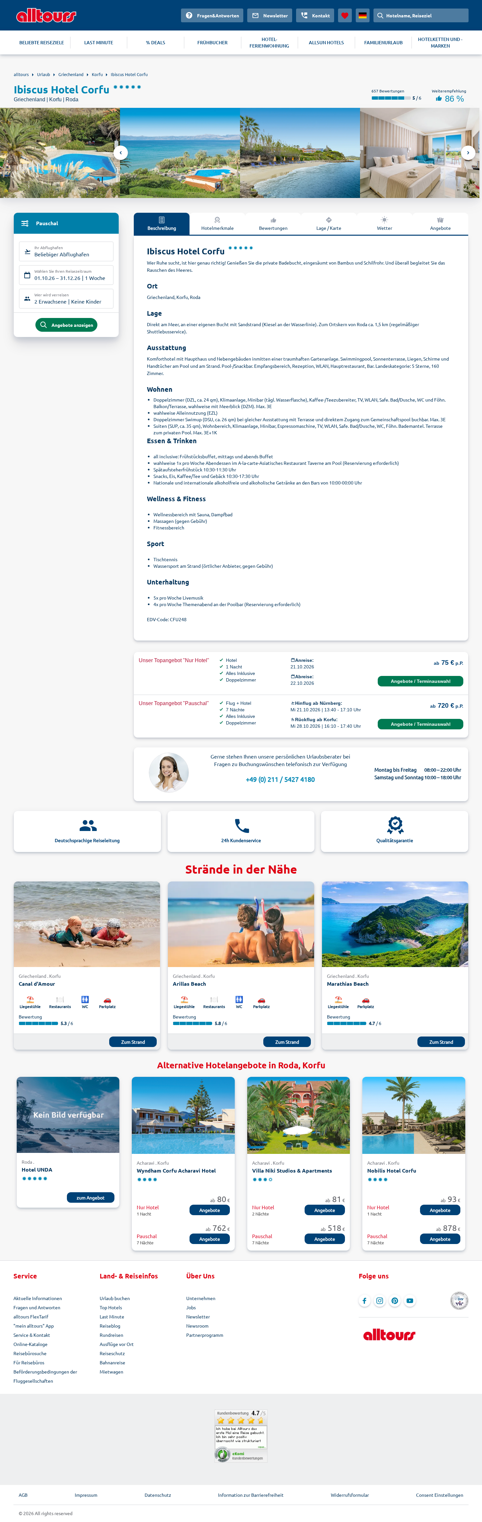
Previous (120, 153)
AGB (23, 1495)
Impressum (86, 1495)
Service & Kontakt (31, 1335)
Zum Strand (133, 1042)
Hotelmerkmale (217, 228)
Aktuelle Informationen (37, 1298)
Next (468, 153)
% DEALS (155, 42)
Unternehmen (200, 1298)
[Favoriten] (345, 15)
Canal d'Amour (37, 983)
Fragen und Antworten (36, 1307)
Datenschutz (158, 1495)
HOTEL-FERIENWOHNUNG (269, 42)
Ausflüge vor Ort (117, 1344)
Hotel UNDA (37, 1169)
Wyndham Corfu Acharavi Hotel (176, 1170)
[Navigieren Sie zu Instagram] (380, 1301)
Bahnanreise (112, 1362)
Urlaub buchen (115, 1298)
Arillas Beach (189, 983)
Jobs (191, 1307)
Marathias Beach (348, 983)
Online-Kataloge (30, 1344)
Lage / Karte (328, 228)
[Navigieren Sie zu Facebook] (365, 1301)
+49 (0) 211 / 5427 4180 (280, 779)
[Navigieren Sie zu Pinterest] (395, 1301)
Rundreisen (111, 1335)
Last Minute (112, 1316)
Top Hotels (111, 1307)
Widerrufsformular (350, 1495)
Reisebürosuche (30, 1353)
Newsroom (197, 1326)
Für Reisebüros (28, 1362)
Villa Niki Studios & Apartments (292, 1170)
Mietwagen (111, 1371)
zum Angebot (91, 1197)
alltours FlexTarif (30, 1316)
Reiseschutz (112, 1353)
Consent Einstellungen (439, 1495)
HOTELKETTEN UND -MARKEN (440, 42)
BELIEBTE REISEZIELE (41, 42)
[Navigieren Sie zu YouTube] (410, 1301)
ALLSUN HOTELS (326, 42)
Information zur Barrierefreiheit (251, 1495)
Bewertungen (273, 228)
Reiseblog (110, 1326)
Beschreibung (162, 228)
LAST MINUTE (98, 42)
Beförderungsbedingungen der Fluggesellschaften (45, 1376)
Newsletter (198, 1316)
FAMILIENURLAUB (383, 42)
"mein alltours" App (33, 1326)
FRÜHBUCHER (212, 42)
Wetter (384, 228)
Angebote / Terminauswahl (421, 681)
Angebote (440, 228)
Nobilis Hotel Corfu (391, 1170)
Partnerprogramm (204, 1335)
